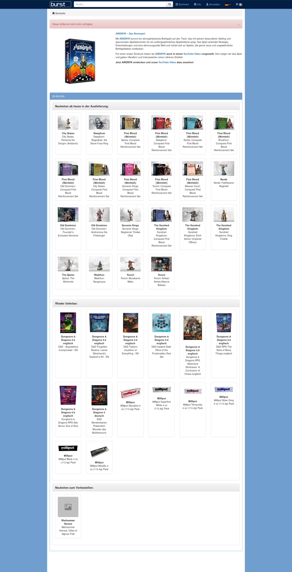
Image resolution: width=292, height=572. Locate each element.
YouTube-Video (192, 53)
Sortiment (183, 4)
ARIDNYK (160, 53)
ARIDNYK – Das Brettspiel (130, 33)
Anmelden (214, 4)
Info (198, 4)
